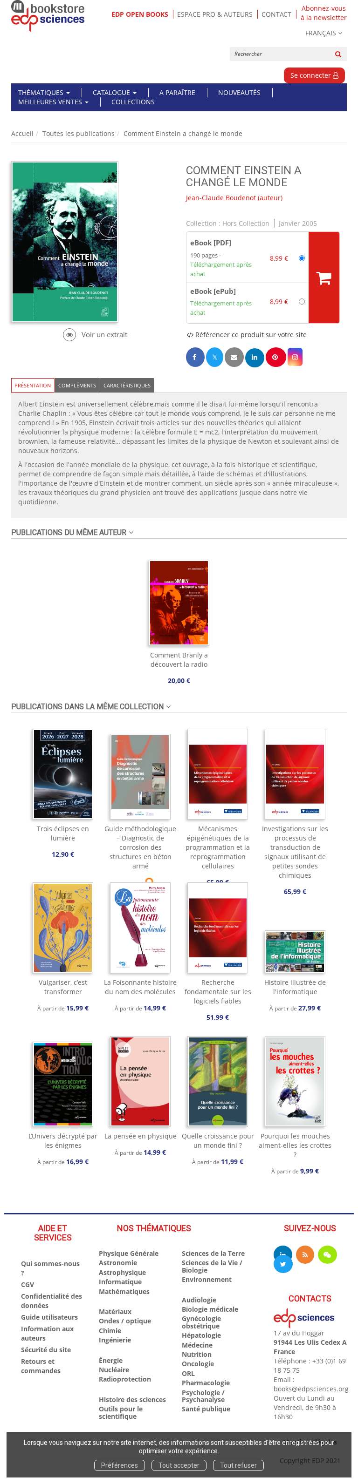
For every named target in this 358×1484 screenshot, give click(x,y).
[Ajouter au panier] (324, 277)
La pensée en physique (140, 1136)
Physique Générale (128, 1253)
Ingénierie (115, 1339)
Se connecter (311, 75)
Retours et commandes (41, 1366)
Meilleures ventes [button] (51, 101)
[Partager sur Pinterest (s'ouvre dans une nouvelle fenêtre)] (276, 356)
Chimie (110, 1330)
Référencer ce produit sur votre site (250, 334)
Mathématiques (124, 1291)
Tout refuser (238, 1465)
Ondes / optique (125, 1320)
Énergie (111, 1360)
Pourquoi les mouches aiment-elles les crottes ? (295, 1145)
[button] (295, 357)
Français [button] (320, 32)
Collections (133, 101)
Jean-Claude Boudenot (221, 197)
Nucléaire (114, 1369)
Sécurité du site (46, 1349)
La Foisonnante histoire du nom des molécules (140, 987)
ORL (188, 1373)
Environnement (207, 1279)
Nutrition (197, 1354)
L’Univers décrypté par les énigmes (62, 1141)
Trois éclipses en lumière (63, 833)
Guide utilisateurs (49, 1317)
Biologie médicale (210, 1309)
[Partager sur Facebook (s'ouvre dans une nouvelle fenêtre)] (195, 356)
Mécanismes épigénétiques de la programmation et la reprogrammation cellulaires (218, 847)
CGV (27, 1284)
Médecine (197, 1345)
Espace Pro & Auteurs (215, 14)
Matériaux (115, 1311)
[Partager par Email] (234, 356)
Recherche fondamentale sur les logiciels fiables (218, 991)
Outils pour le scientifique (121, 1412)
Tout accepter (179, 1465)
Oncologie (198, 1363)
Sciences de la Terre (213, 1253)
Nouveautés (239, 92)
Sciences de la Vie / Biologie (212, 1266)
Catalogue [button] (112, 92)
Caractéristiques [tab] (127, 385)
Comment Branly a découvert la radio (179, 660)
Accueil (22, 133)
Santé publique (206, 1408)
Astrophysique (122, 1272)
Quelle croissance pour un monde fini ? (218, 1141)
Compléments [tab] (77, 385)
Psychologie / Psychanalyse (203, 1396)
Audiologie (199, 1299)
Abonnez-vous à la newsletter (324, 13)
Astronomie (118, 1262)
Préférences (119, 1465)
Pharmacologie (206, 1382)
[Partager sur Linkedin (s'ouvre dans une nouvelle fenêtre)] (254, 357)
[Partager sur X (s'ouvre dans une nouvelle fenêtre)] (214, 356)
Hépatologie (201, 1335)
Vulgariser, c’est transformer (63, 987)
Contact (276, 14)
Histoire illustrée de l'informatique (295, 987)
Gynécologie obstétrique (201, 1322)
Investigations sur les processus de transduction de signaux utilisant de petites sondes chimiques (295, 852)
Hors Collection (245, 223)
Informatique (120, 1281)
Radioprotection (125, 1379)
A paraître (177, 92)
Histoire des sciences (132, 1399)
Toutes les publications (78, 133)
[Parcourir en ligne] (95, 334)
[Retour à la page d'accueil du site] (48, 16)
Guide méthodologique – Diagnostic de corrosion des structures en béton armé (140, 847)
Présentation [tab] (32, 385)
